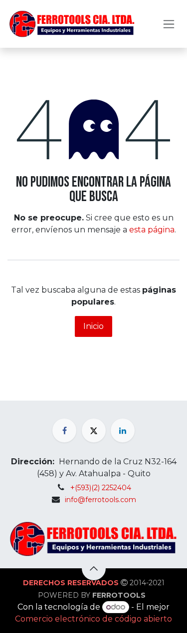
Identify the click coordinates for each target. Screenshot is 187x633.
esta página (152, 229)
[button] (94, 568)
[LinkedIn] (123, 430)
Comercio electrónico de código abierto (93, 619)
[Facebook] (64, 430)
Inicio (93, 326)
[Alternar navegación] (169, 24)
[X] (94, 430)
